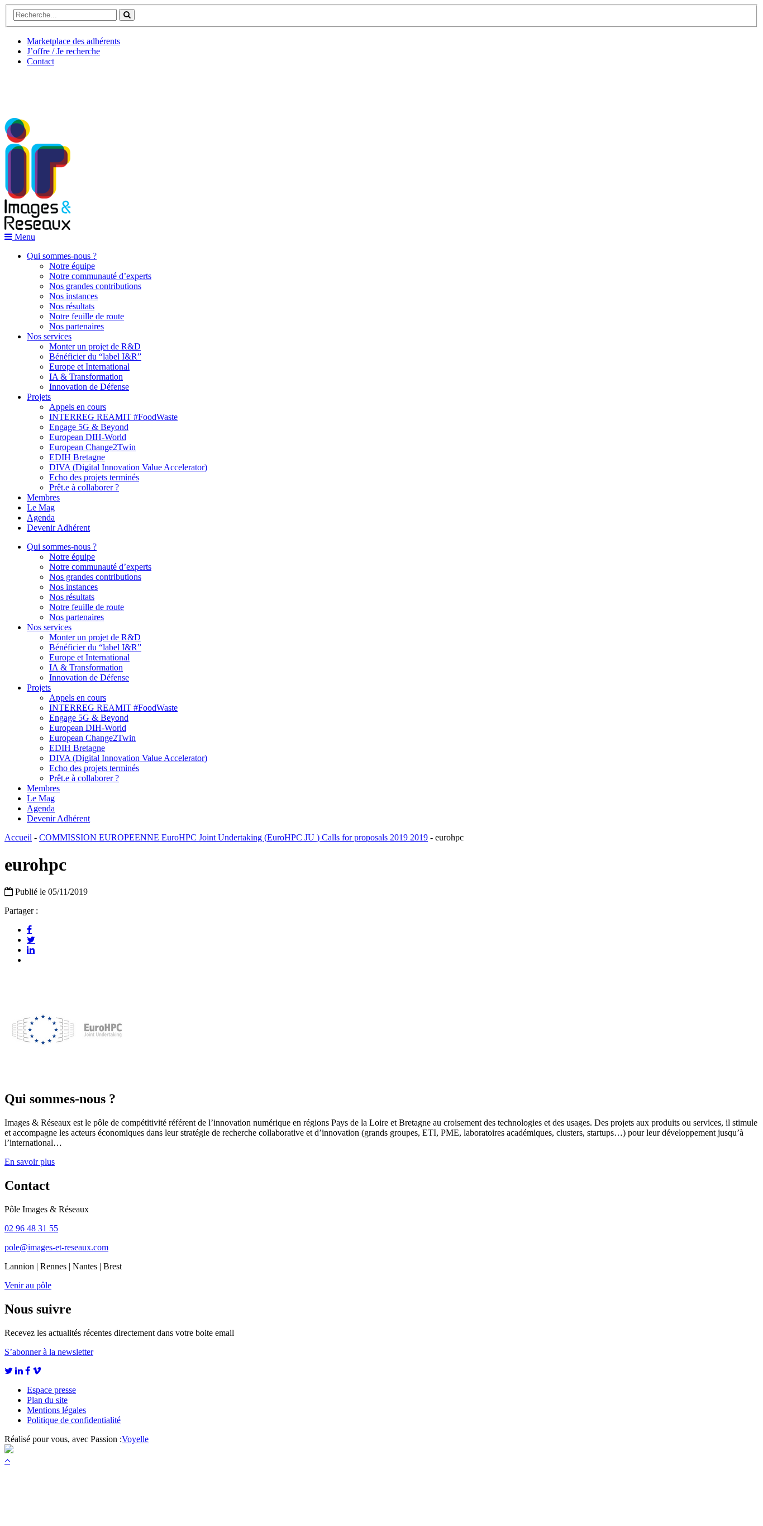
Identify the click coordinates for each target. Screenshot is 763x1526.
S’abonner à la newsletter (48, 1352)
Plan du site (47, 1400)
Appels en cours (77, 407)
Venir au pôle (27, 1285)
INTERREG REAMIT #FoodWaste (113, 417)
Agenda (41, 517)
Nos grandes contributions (95, 286)
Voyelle (135, 1439)
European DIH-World (87, 437)
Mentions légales (56, 1410)
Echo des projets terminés (94, 477)
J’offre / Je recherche (63, 51)
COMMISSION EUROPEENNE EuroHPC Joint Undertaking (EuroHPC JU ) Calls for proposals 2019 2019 (233, 837)
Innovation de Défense (89, 386)
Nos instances (73, 296)
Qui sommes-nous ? (62, 256)
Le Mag (41, 507)
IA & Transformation (86, 376)
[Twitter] (31, 939)
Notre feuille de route (86, 316)
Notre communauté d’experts (100, 276)
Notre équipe (72, 266)
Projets (39, 396)
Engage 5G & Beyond (88, 427)
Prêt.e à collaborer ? (84, 487)
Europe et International (89, 366)
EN (46, 88)
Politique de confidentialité (74, 1420)
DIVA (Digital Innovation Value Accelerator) (128, 467)
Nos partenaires (76, 326)
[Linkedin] (31, 949)
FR (87, 88)
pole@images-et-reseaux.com (56, 1247)
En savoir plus (29, 1161)
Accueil (18, 837)
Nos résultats (71, 306)
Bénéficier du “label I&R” (95, 356)
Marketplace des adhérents (73, 41)
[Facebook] (29, 929)
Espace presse (51, 1390)
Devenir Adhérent (58, 527)
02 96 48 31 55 (31, 1228)
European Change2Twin (92, 447)
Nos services (49, 336)
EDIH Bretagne (77, 457)
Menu (23, 237)
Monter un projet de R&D (95, 346)
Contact (40, 61)
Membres (43, 497)
